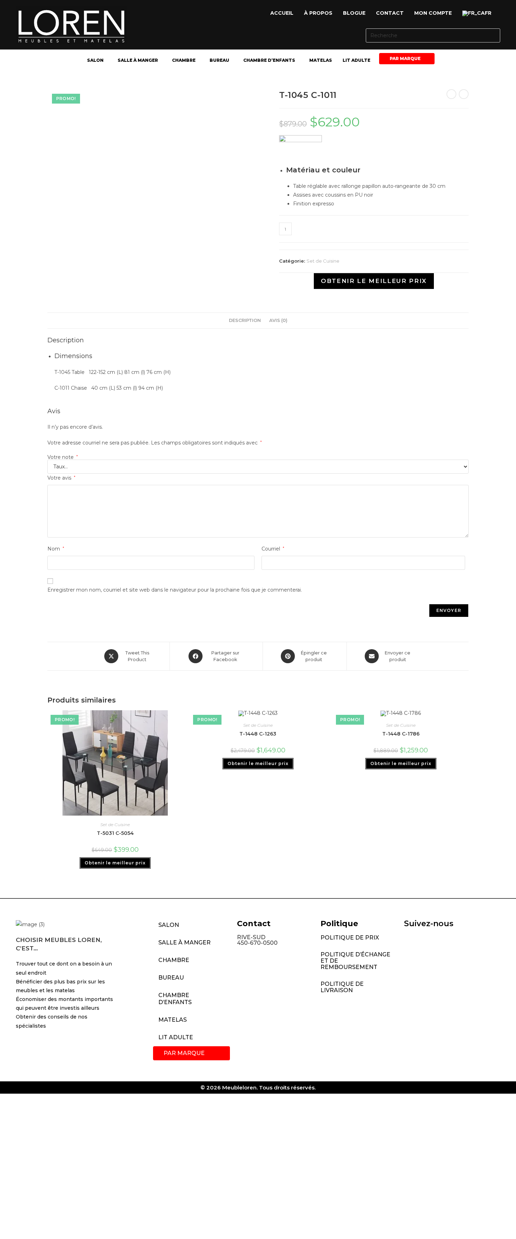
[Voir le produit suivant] (464, 94)
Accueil (281, 13)
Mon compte (433, 13)
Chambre (184, 60)
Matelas (320, 60)
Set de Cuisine (322, 261)
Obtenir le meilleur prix (374, 280)
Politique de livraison (342, 987)
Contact (390, 13)
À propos (318, 13)
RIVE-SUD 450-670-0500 (257, 940)
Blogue (354, 13)
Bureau (219, 60)
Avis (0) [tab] (278, 320)
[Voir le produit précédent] (451, 94)
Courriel (273, 549)
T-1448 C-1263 (257, 734)
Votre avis (61, 478)
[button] (478, 13)
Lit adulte (356, 60)
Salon (95, 60)
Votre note (62, 457)
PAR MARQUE (405, 58)
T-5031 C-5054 (115, 833)
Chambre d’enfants (269, 60)
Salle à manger (138, 60)
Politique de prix (349, 937)
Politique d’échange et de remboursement (355, 960)
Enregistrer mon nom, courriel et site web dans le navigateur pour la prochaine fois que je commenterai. (174, 590)
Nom (55, 549)
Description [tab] (245, 320)
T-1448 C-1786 (400, 734)
